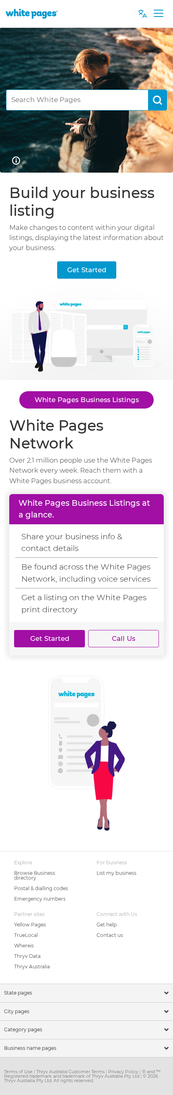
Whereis (24, 946)
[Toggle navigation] (158, 13)
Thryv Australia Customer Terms (71, 1071)
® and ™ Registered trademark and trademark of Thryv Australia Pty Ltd (82, 1074)
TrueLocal (26, 935)
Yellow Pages (30, 925)
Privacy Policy (124, 1071)
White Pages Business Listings (87, 400)
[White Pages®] (32, 13)
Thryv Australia (32, 967)
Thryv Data (27, 956)
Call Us (123, 638)
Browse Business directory (34, 875)
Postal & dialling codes (41, 888)
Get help (107, 925)
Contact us (110, 935)
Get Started (86, 270)
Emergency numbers (40, 899)
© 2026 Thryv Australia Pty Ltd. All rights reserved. (81, 1078)
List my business (116, 873)
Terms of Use (19, 1071)
